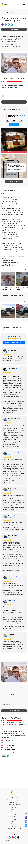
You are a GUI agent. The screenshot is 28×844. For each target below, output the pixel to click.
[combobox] (3, 96)
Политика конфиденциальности (14, 834)
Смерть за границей (14, 828)
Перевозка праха (14, 804)
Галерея (14, 814)
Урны (14, 821)
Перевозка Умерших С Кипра (8, 12)
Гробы (14, 819)
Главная (3, 10)
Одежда (14, 824)
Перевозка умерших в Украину (14, 10)
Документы (14, 826)
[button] (24, 4)
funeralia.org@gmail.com (9, 753)
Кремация (14, 802)
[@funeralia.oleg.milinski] (4, 116)
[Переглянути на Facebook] (5, 350)
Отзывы (14, 812)
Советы (14, 809)
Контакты (14, 816)
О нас (14, 807)
